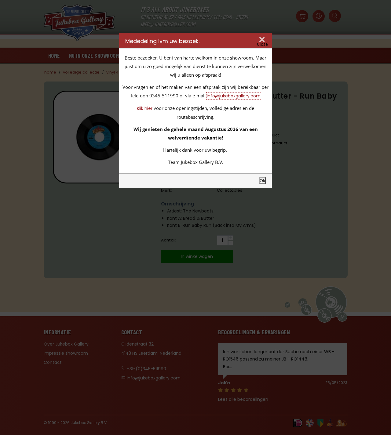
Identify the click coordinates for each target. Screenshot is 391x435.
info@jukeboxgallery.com (234, 96)
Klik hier (144, 108)
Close (262, 44)
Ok (262, 180)
